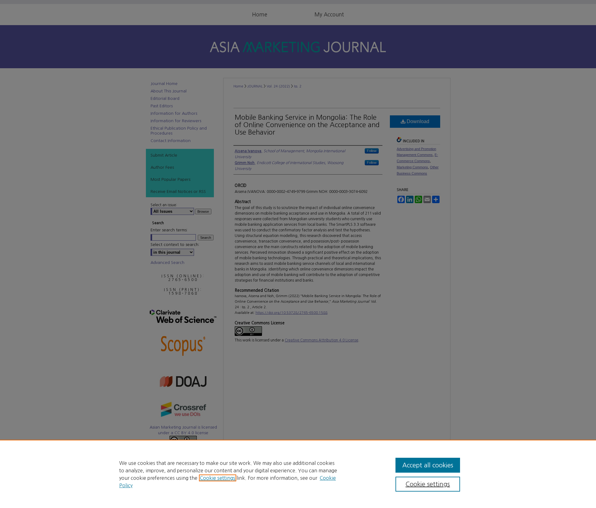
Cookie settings (217, 477)
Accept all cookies (427, 465)
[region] (298, 474)
